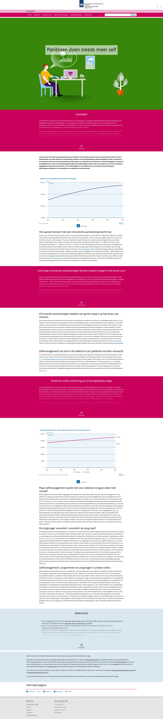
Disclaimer (29, 713)
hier (89, 656)
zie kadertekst (85, 249)
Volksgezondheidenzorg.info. (38, 672)
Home (29, 15)
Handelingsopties (76, 15)
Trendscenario (47, 15)
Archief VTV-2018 (60, 710)
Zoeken (133, 15)
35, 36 (95, 585)
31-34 (116, 541)
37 (91, 594)
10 (113, 341)
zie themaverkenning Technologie (55, 359)
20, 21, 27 (106, 538)
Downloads (58, 713)
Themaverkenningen (61, 15)
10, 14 (112, 361)
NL (157, 6)
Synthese (36, 15)
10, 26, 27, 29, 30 (49, 538)
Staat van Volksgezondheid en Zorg (124, 670)
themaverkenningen (92, 660)
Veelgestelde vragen (32, 704)
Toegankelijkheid (31, 715)
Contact (28, 707)
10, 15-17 (43, 370)
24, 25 (116, 510)
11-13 (41, 359)
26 (118, 515)
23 (114, 508)
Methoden (88, 15)
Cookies (28, 710)
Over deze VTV (59, 704)
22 (116, 504)
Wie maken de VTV (60, 707)
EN (161, 6)
